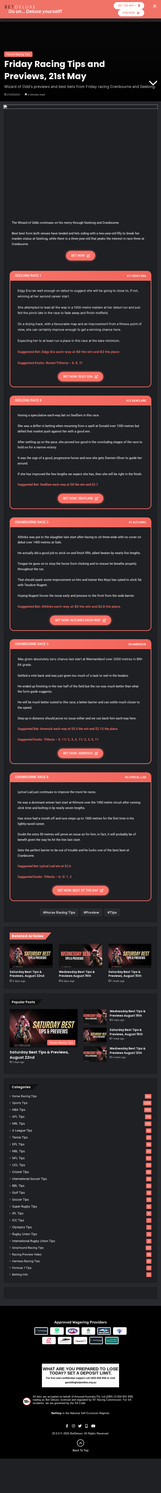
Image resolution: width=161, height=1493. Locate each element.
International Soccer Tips (29, 1179)
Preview (92, 912)
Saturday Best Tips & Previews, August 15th (125, 974)
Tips (113, 912)
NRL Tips (18, 1123)
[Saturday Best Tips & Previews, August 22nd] (31, 956)
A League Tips (22, 1130)
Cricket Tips (20, 1172)
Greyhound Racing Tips (28, 1247)
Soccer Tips (20, 1199)
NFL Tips (18, 1158)
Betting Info (20, 1274)
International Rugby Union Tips (33, 1241)
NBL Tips (18, 1151)
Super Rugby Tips (24, 1206)
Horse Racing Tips (18, 54)
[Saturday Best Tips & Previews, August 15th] (129, 956)
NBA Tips (18, 1109)
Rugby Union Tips (24, 1234)
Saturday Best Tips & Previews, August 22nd (27, 974)
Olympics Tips (22, 1227)
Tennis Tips (20, 1137)
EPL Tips (18, 1144)
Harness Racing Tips (26, 1261)
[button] (155, 6)
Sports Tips (19, 1103)
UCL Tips (18, 1165)
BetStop (56, 1413)
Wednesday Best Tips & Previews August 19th (77, 974)
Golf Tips (18, 1192)
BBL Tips (18, 1185)
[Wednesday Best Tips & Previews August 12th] (94, 1054)
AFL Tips (18, 1116)
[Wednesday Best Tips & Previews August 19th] (80, 956)
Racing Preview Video (27, 1254)
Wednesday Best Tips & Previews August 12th (127, 1050)
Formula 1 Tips (21, 1267)
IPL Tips (17, 1213)
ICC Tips (18, 1220)
